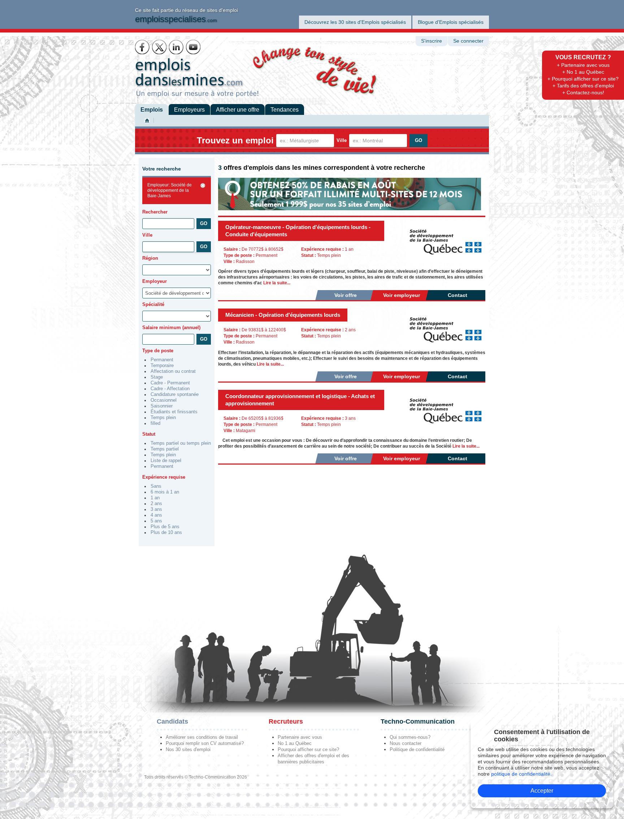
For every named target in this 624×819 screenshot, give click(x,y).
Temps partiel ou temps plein (181, 443)
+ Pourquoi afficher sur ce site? (583, 79)
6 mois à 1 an (165, 492)
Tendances (284, 110)
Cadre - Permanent (170, 382)
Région (150, 258)
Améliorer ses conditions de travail (202, 737)
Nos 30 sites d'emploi (188, 749)
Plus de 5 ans (165, 526)
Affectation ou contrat (173, 371)
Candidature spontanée (175, 394)
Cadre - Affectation (170, 388)
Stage (157, 377)
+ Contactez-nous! (583, 92)
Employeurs (189, 110)
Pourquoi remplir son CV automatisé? (205, 743)
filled (155, 423)
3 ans (156, 509)
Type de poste (157, 350)
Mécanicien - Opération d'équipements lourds (282, 315)
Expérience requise (163, 477)
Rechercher (155, 212)
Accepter (541, 791)
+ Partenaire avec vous (583, 65)
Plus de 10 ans (166, 532)
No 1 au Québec (295, 743)
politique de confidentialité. (521, 774)
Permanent (162, 359)
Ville (342, 140)
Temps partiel (165, 449)
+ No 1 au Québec (583, 72)
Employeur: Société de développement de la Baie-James (169, 190)
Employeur (154, 281)
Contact (457, 295)
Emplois (151, 110)
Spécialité (153, 304)
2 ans (156, 503)
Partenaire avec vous (300, 737)
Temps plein (163, 417)
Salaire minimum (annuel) (171, 327)
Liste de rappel (166, 460)
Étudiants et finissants (174, 411)
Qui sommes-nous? (410, 737)
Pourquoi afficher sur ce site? (308, 749)
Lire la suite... (276, 282)
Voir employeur (401, 295)
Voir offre (345, 295)
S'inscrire (431, 41)
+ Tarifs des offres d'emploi (583, 86)
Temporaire (162, 365)
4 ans (156, 515)
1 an (155, 497)
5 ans (156, 520)
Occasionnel (164, 400)
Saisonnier (162, 406)
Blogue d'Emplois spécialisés (451, 22)
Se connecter (468, 41)
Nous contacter (405, 743)
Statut (148, 434)
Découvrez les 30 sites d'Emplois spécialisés (355, 22)
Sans (156, 486)
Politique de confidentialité (417, 749)
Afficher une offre (237, 110)
